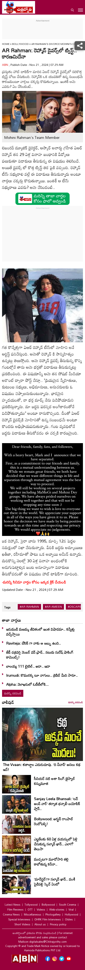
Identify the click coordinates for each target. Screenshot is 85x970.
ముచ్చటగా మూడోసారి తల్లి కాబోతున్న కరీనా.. (51, 861)
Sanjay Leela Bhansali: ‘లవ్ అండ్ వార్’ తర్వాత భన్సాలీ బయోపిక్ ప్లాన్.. (57, 803)
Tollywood (31, 904)
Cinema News (11, 914)
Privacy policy (58, 924)
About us (40, 924)
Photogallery (53, 914)
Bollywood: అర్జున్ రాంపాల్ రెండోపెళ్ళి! (53, 821)
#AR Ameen (53, 606)
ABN (5, 64)
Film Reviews (15, 909)
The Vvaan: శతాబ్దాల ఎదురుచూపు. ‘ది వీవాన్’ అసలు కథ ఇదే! (41, 767)
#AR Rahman (29, 606)
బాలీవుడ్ (8, 702)
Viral (71, 909)
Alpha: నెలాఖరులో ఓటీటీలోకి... (27, 684)
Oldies (69, 919)
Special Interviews (19, 919)
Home (5, 43)
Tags (7, 607)
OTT (30, 909)
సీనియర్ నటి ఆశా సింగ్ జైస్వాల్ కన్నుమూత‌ (54, 781)
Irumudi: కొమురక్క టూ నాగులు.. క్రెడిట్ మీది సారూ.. (42, 675)
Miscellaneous (32, 914)
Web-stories (56, 909)
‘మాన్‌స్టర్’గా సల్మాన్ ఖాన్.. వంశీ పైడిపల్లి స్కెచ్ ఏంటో (54, 881)
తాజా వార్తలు (11, 620)
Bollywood (20, 43)
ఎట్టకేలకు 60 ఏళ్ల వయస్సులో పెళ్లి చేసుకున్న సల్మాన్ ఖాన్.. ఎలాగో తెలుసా (55, 844)
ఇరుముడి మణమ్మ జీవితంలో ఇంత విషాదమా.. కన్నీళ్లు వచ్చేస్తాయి (40, 631)
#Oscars (74, 606)
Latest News (12, 904)
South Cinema (67, 904)
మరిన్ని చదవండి (12, 693)
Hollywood (71, 914)
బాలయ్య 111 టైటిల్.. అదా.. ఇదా (28, 666)
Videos (41, 909)
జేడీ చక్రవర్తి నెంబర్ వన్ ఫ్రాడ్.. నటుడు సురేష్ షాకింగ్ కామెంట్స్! (39, 654)
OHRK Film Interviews (47, 919)
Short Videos (22, 924)
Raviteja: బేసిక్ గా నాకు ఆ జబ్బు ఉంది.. (33, 643)
